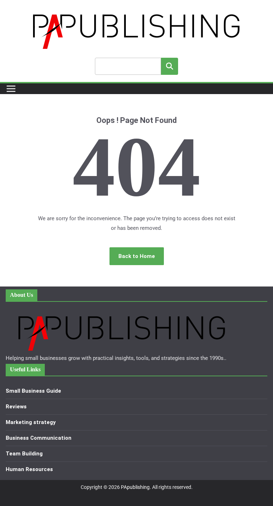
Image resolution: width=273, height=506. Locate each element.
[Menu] (11, 88)
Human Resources (29, 469)
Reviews (16, 406)
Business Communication (38, 438)
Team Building (24, 453)
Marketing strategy (31, 422)
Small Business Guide (33, 391)
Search (169, 66)
